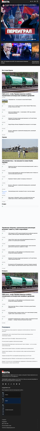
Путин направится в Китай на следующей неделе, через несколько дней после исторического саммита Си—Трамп (22, 246)
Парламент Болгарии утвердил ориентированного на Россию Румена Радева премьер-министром (22, 119)
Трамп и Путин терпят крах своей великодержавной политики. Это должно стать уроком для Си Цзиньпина (22, 240)
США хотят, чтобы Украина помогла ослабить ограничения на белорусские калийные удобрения (18, 94)
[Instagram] (17, 384)
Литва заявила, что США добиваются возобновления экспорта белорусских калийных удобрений (21, 252)
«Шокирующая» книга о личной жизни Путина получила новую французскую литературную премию (17, 335)
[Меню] (37, 1)
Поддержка (4, 421)
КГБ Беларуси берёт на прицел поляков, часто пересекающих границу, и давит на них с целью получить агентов (22, 313)
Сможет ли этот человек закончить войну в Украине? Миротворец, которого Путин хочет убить (22, 106)
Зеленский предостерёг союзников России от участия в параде (21, 191)
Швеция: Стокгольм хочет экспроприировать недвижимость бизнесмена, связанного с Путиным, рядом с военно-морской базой (19, 362)
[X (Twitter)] (6, 384)
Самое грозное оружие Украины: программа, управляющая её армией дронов (18, 348)
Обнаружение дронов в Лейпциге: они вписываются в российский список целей (18, 358)
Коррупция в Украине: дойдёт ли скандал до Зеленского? (20, 178)
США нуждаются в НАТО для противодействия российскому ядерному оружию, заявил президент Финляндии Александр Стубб (22, 234)
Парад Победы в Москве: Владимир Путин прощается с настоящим (22, 124)
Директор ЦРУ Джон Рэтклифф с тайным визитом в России (14, 338)
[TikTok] (11, 384)
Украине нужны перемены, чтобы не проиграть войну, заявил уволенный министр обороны (18, 352)
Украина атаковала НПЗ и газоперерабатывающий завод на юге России (16, 355)
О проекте (4, 419)
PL (32, 1)
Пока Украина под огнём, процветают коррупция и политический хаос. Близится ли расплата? (19, 330)
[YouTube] (3, 384)
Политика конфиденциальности (8, 427)
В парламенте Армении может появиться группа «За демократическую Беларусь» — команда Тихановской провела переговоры (23, 319)
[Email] (19, 384)
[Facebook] (14, 384)
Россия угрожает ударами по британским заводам (12, 341)
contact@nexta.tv (14, 376)
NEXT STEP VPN (5, 423)
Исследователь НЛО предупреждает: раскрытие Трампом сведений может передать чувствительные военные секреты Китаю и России (22, 265)
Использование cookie (6, 425)
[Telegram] (8, 384)
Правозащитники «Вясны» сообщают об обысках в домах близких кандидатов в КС (22, 307)
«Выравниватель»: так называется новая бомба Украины (20, 99)
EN (30, 1)
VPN (35, 1)
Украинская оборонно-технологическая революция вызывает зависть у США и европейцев (23, 167)
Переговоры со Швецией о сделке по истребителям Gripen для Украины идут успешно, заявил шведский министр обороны (21, 198)
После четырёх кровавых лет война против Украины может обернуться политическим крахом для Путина (23, 173)
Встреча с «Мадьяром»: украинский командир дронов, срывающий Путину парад (22, 131)
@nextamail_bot (34, 374)
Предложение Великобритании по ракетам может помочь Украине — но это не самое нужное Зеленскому (19, 345)
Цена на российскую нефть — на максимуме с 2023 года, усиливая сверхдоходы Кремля (21, 112)
